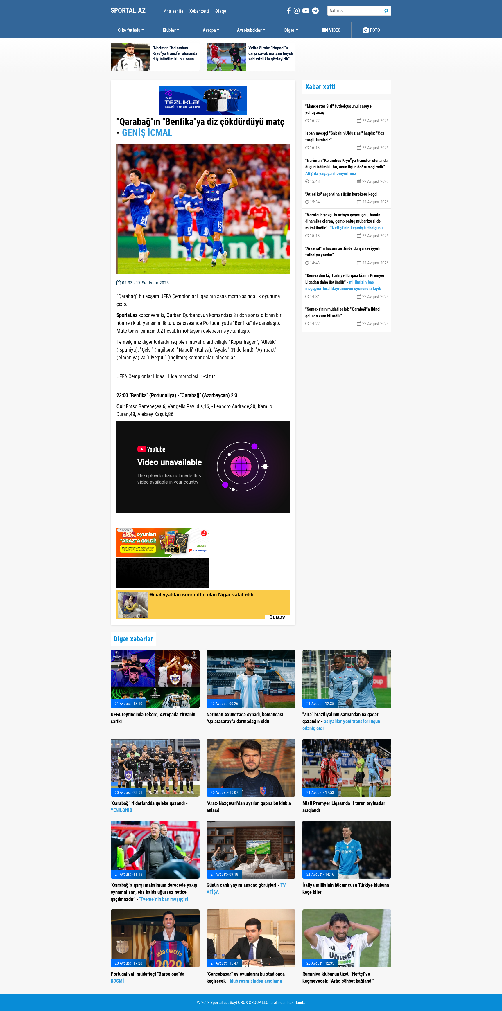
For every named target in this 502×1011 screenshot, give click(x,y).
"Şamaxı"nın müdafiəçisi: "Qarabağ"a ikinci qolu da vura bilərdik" (346, 316)
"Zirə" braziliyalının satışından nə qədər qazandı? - (341, 721)
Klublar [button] (169, 30)
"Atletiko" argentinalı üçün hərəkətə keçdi (346, 198)
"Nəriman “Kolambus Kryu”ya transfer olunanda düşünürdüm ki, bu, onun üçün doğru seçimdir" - (346, 171)
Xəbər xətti (199, 11)
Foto (374, 30)
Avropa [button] (209, 30)
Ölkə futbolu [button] (129, 30)
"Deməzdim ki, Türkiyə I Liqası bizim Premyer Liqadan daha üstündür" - (346, 286)
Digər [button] (289, 30)
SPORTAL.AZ (129, 11)
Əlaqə (220, 11)
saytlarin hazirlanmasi (140, 521)
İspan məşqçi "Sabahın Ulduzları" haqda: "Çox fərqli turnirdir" (346, 140)
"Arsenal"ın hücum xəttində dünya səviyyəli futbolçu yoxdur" (346, 256)
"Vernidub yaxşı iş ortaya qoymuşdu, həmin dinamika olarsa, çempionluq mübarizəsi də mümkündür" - (346, 225)
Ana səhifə (173, 11)
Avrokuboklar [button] (249, 30)
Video (334, 30)
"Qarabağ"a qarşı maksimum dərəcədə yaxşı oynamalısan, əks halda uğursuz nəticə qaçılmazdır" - (154, 892)
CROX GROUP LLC (253, 1002)
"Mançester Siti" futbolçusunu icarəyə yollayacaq (346, 113)
